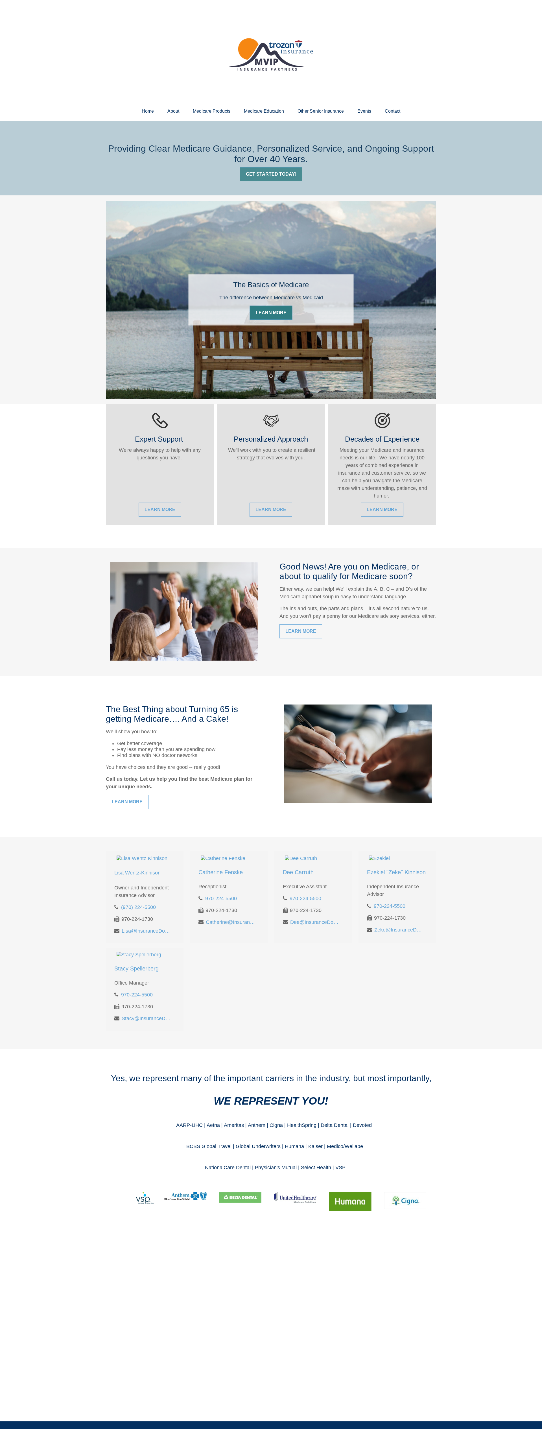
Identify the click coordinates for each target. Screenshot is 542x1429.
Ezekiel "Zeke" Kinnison (396, 872)
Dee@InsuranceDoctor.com (315, 922)
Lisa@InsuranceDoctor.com (146, 931)
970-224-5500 (221, 898)
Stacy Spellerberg (136, 968)
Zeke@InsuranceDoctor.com (399, 930)
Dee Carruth (298, 872)
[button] (148, 111)
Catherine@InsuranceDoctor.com (230, 922)
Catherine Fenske (220, 872)
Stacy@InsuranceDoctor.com (146, 1018)
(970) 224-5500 (138, 907)
